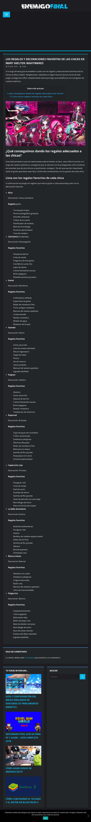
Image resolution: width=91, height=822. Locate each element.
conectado (29, 657)
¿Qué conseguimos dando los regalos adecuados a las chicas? (35, 93)
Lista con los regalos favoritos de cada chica (31, 96)
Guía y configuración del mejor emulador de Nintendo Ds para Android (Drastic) (22, 702)
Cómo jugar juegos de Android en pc (19, 770)
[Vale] (88, 816)
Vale (45, 818)
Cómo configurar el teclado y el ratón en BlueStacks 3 (23, 800)
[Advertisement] (45, 33)
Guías (24, 66)
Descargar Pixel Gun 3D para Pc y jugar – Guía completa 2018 (23, 737)
